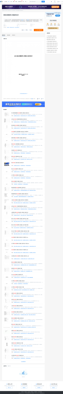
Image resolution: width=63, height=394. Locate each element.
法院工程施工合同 (23, 215)
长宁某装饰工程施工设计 (17, 175)
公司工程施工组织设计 (17, 305)
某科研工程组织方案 (16, 268)
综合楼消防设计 (23, 165)
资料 (8, 1)
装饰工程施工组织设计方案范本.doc (19, 237)
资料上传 (9, 387)
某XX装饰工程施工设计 (17, 168)
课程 (13, 1)
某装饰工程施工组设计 (17, 181)
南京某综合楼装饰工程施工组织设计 (52, 43)
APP (23, 1)
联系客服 (39, 387)
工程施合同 (15, 184)
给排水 (6, 10)
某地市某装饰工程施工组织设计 (18, 137)
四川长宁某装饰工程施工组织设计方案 (20, 231)
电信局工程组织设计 (16, 150)
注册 (62, 1)
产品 (25, 1)
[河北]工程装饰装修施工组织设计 (19, 119)
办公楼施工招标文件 (17, 277)
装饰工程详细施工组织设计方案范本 (19, 131)
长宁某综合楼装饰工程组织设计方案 (52, 48)
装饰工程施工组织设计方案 (18, 202)
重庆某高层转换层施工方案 (25, 190)
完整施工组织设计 (23, 146)
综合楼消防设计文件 (24, 277)
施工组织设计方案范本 (17, 134)
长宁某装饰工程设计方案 (17, 287)
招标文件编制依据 (30, 277)
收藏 (39, 98)
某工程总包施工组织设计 (17, 162)
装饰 (22, 19)
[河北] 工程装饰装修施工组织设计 (19, 206)
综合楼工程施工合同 (24, 115)
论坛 (11, 1)
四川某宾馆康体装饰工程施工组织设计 (20, 112)
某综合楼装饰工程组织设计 (19, 10)
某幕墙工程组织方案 (16, 262)
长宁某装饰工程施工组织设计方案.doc (20, 243)
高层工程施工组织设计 (17, 330)
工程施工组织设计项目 (17, 349)
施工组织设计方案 (23, 159)
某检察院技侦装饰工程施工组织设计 (19, 193)
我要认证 (53, 387)
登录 (59, 1)
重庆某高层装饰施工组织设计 (18, 187)
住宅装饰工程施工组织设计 (31, 115)
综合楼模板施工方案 (29, 271)
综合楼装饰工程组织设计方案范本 (52, 50)
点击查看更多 (23, 361)
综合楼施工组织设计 (17, 115)
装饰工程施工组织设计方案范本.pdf (19, 249)
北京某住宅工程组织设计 (17, 355)
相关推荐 (5, 109)
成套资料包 (20, 1)
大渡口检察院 (16, 196)
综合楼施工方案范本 (31, 134)
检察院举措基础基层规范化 (23, 196)
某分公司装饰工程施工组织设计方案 (19, 218)
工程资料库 (3, 10)
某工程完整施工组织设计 (17, 144)
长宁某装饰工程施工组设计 (18, 280)
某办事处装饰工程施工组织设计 (18, 125)
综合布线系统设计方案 (25, 289)
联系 (32, 98)
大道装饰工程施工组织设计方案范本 (19, 200)
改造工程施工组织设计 (17, 311)
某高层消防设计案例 (32, 190)
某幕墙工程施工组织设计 (17, 318)
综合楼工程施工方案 (32, 221)
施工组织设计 (14, 10)
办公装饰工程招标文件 (17, 274)
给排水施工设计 (10, 10)
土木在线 (5, 1)
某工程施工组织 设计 (16, 324)
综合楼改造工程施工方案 (24, 314)
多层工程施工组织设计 (17, 293)
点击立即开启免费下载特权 (53, 28)
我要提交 (24, 387)
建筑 (28, 19)
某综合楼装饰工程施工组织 (51, 39)
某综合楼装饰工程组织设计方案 (51, 37)
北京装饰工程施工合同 (24, 258)
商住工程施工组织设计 (17, 336)
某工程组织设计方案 (16, 156)
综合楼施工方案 (23, 271)
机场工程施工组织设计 (17, 299)
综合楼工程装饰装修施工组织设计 (52, 46)
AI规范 (16, 1)
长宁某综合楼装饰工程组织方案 (51, 41)
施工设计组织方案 (16, 227)
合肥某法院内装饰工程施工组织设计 (19, 212)
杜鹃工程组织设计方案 (17, 343)
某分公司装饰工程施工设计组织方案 (19, 224)
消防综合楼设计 (28, 165)
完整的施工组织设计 (30, 146)
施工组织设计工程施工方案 (31, 327)
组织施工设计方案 (29, 159)
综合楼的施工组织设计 (30, 227)
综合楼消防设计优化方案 (17, 289)
